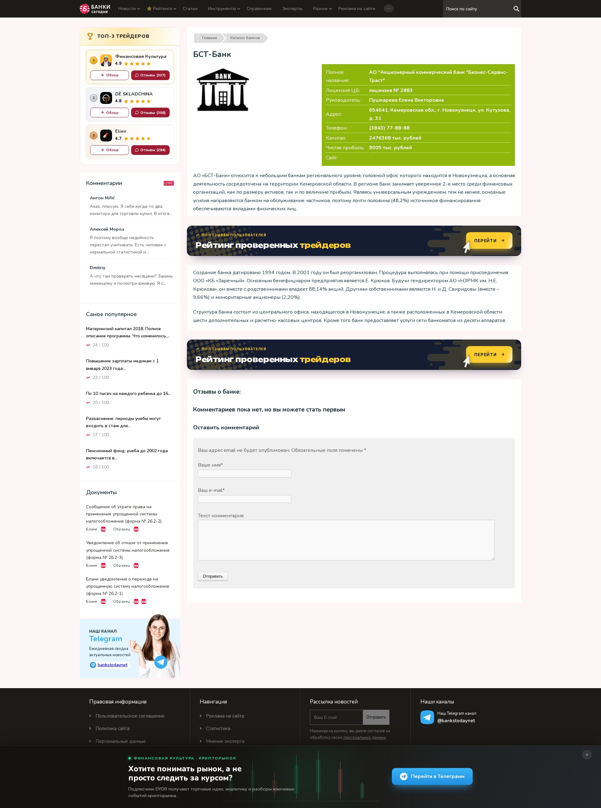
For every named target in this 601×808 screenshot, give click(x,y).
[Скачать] (103, 529)
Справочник (259, 9)
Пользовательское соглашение (130, 716)
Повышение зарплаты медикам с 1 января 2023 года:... (122, 364)
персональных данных (364, 737)
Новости (127, 9)
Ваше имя (210, 465)
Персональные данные (120, 741)
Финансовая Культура (141, 56)
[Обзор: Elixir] (106, 135)
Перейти (485, 240)
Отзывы (153, 75)
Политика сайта (112, 728)
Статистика (218, 728)
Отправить (376, 717)
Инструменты (222, 9)
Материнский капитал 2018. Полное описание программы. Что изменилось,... (128, 332)
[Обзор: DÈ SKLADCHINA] (106, 98)
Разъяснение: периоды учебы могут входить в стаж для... (123, 422)
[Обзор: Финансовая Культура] (106, 60)
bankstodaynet (109, 665)
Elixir (120, 131)
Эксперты (292, 9)
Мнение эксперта (225, 741)
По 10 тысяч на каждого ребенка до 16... (128, 393)
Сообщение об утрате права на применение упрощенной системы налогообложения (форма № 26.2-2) (124, 514)
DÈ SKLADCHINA (134, 94)
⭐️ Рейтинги (159, 9)
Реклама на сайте (356, 9)
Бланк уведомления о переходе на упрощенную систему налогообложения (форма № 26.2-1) (127, 586)
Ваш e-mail (211, 490)
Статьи (190, 9)
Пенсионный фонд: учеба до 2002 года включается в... (127, 454)
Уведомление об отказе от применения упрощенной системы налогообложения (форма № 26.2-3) (127, 550)
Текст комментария (221, 515)
